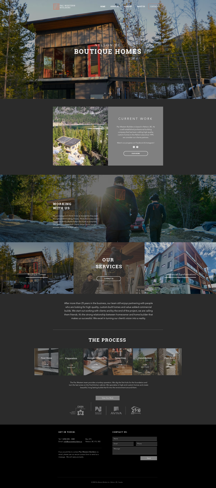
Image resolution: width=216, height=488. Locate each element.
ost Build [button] (170, 358)
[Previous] (12, 49)
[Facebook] (137, 147)
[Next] (204, 49)
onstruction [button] (146, 358)
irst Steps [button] (47, 358)
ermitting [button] (121, 358)
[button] (37, 274)
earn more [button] (47, 367)
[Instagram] (134, 147)
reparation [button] (71, 358)
